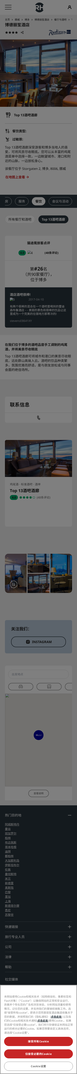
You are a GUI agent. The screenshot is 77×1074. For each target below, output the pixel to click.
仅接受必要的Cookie (38, 1054)
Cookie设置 (38, 1066)
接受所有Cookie (38, 1041)
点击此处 (56, 1017)
